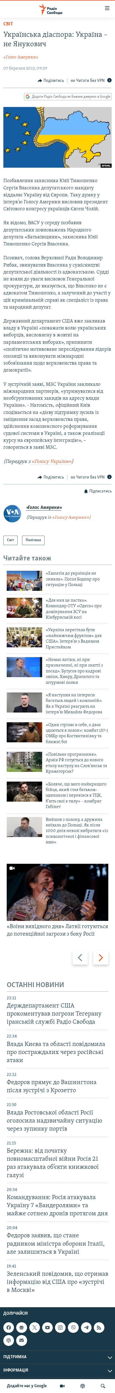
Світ (8, 24)
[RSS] (99, 1327)
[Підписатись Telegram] (86, 1327)
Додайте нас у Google (27, 1386)
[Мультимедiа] (62, 1386)
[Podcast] (8, 1340)
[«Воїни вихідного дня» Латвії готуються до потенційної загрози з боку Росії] (57, 892)
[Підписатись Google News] (21, 1327)
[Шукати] (103, 1386)
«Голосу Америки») (71, 517)
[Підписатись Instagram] (60, 1327)
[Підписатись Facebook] (8, 1327)
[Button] (51, 80)
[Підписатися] (21, 1340)
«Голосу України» (50, 461)
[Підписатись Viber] (73, 1327)
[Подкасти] (82, 1386)
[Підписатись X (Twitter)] (34, 1327)
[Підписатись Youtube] (47, 1327)
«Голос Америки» (21, 57)
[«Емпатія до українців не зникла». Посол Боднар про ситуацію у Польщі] (24, 581)
